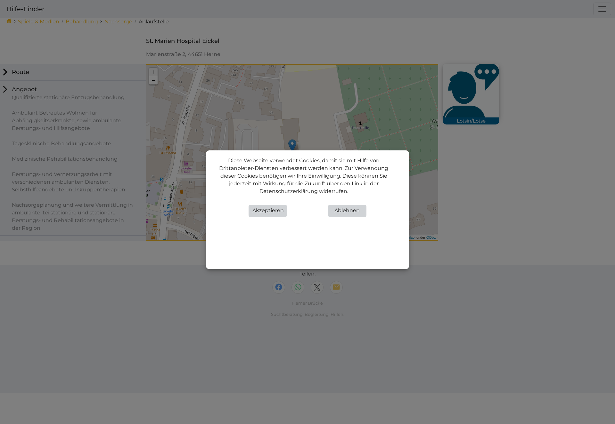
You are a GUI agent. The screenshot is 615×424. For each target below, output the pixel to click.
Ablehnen (347, 210)
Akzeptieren (268, 210)
